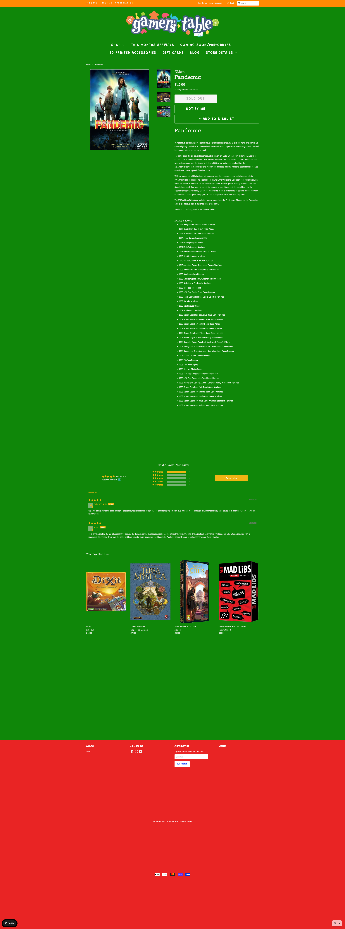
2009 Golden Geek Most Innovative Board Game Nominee (202, 314)
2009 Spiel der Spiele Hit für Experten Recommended (200, 278)
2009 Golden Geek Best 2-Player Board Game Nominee (201, 332)
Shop (116, 45)
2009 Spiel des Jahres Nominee (191, 274)
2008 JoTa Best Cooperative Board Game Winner (198, 373)
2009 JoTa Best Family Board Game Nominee (197, 292)
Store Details (220, 53)
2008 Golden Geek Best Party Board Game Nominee (200, 387)
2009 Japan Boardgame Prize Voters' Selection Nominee (201, 296)
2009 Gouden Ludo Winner (189, 305)
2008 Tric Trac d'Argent (188, 364)
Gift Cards (173, 53)
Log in (201, 3)
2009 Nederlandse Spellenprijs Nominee (195, 283)
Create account (215, 3)
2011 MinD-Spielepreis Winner (191, 242)
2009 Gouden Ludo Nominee (190, 310)
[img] (94, 500)
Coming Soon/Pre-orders (205, 45)
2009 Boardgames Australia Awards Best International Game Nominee (206, 351)
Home (88, 64)
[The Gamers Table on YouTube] (140, 752)
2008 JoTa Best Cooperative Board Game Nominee (199, 378)
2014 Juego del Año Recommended (193, 237)
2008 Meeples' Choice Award (190, 369)
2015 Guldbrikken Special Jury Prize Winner (196, 228)
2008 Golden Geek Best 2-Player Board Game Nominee (201, 405)
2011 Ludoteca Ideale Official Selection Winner (197, 251)
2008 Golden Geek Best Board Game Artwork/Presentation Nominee (206, 400)
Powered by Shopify (185, 821)
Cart (232, 3)
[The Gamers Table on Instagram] (136, 752)
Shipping (178, 89)
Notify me (195, 109)
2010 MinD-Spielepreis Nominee (192, 256)
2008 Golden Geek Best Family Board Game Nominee (200, 396)
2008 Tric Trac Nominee (188, 360)
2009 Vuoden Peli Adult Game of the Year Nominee (199, 269)
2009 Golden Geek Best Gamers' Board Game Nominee (201, 319)
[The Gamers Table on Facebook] (132, 752)
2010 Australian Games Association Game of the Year (200, 265)
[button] (158, 472)
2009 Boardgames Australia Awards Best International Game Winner (206, 346)
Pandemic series (208, 209)
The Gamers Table (172, 821)
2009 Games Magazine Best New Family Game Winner (201, 337)
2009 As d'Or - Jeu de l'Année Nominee (194, 355)
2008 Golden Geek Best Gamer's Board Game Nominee (201, 391)
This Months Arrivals (152, 45)
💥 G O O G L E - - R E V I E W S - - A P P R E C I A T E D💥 (109, 3)
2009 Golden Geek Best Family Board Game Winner (199, 323)
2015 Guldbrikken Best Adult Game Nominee (196, 233)
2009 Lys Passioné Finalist (190, 287)
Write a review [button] (231, 478)
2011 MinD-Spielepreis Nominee (192, 247)
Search (88, 751)
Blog (195, 53)
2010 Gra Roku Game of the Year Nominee (196, 260)
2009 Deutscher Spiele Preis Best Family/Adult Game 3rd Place (204, 341)
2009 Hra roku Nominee (188, 301)
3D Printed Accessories (133, 53)
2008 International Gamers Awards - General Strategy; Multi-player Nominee (209, 382)
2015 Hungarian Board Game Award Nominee (197, 224)
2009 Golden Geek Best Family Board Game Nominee (200, 328)
